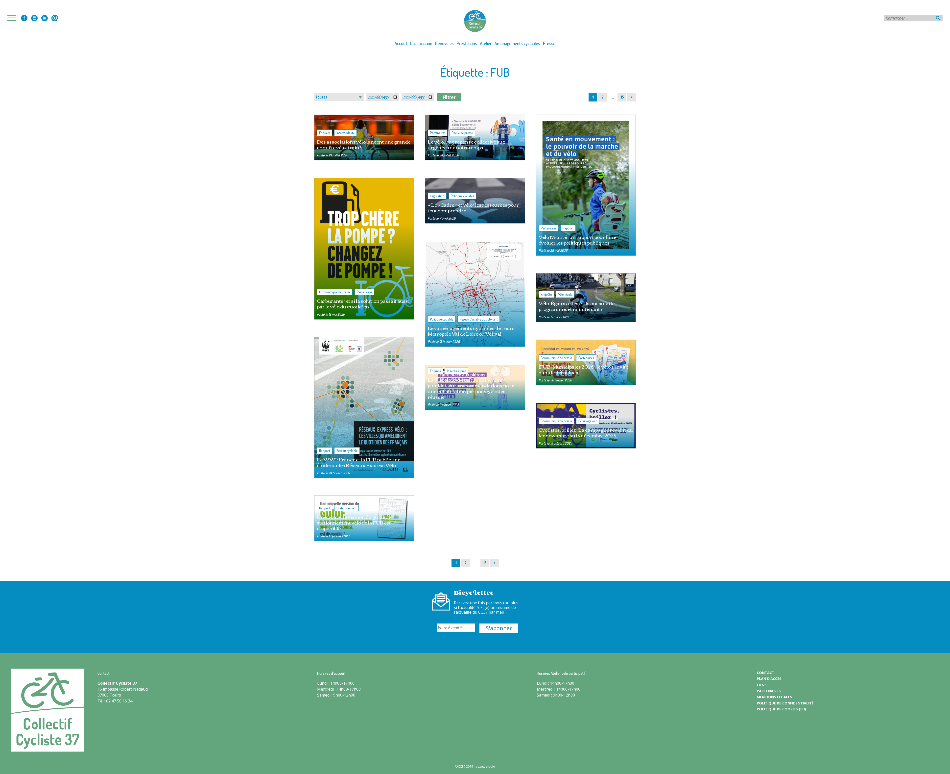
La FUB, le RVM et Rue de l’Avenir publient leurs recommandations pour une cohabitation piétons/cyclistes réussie (471, 388)
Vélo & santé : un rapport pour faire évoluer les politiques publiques (577, 239)
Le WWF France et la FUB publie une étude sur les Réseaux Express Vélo (358, 462)
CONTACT (765, 672)
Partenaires (437, 133)
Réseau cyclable (346, 451)
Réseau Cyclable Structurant (479, 319)
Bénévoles (444, 43)
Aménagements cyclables (517, 43)
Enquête (324, 133)
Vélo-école (565, 294)
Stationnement (346, 508)
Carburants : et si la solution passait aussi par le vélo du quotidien (363, 303)
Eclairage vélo (587, 421)
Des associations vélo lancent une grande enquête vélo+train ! (363, 144)
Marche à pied (456, 371)
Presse (549, 43)
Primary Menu (13, 18)
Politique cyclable (462, 196)
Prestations (467, 43)
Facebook (24, 18)
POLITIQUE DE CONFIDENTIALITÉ (785, 703)
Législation (437, 196)
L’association (421, 43)
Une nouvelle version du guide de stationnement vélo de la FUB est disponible (354, 522)
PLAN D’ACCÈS (769, 678)
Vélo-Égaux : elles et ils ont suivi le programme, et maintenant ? (577, 306)
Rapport (568, 228)
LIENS (762, 684)
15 (623, 97)
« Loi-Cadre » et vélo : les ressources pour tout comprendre (473, 207)
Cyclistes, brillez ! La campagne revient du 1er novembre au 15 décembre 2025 (586, 432)
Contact (54, 18)
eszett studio (485, 766)
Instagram (34, 18)
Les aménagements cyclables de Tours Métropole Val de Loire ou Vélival (471, 330)
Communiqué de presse (334, 292)
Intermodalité (345, 133)
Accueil (401, 43)
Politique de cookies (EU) (781, 709)
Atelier (486, 43)
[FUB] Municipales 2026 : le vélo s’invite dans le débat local (583, 369)
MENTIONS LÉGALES (774, 697)
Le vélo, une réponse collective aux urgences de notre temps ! (466, 144)
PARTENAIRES (769, 691)
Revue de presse (462, 133)
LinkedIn (44, 18)
